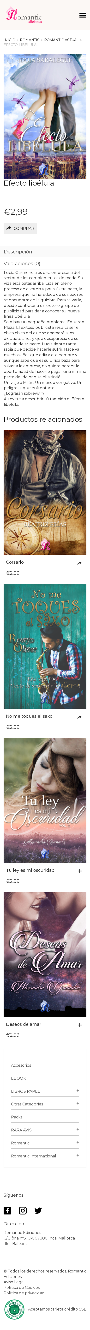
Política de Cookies (22, 1287)
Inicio (9, 40)
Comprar (24, 228)
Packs (16, 1117)
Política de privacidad (24, 1293)
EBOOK (18, 1078)
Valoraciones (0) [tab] (22, 263)
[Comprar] (80, 563)
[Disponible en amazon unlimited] (80, 717)
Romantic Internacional (33, 1156)
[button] (81, 871)
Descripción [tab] (18, 252)
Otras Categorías (27, 1104)
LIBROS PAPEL (25, 1091)
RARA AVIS (21, 1130)
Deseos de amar (23, 1024)
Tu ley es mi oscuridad (30, 870)
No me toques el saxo (29, 716)
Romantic (30, 40)
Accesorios (21, 1065)
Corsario (15, 562)
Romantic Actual (61, 40)
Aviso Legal (14, 1282)
